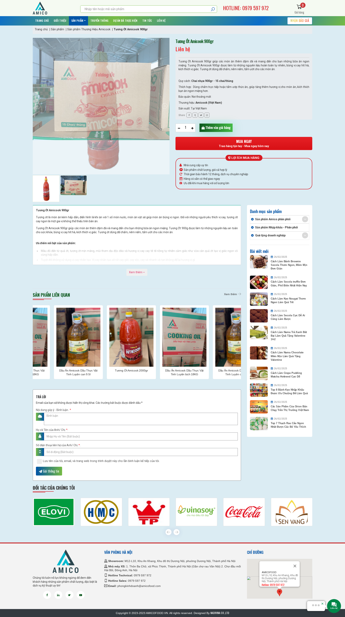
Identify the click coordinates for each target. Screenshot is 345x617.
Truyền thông (99, 20)
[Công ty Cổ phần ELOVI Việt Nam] (53, 512)
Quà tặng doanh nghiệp (270, 235)
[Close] (295, 566)
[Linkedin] (58, 595)
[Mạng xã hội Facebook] (47, 595)
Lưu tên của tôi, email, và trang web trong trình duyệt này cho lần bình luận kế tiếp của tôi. (101, 461)
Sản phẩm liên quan (51, 295)
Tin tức (147, 20)
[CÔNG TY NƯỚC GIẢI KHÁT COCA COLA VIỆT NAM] (244, 512)
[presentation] (169, 532)
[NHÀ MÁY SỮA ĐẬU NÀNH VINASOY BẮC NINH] (196, 512)
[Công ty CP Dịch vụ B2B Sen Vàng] (291, 512)
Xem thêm (136, 272)
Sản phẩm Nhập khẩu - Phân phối (276, 227)
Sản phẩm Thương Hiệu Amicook (88, 29)
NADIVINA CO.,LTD (219, 613)
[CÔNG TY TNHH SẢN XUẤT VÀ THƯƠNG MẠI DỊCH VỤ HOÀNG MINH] (101, 512)
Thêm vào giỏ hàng (218, 127)
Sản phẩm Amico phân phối (272, 219)
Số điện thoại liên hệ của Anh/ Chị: (58, 445)
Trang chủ (42, 20)
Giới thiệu (60, 20)
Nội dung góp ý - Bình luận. (53, 410)
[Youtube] (81, 595)
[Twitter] (69, 595)
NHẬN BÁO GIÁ (299, 20)
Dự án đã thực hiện (125, 20)
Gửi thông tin (50, 471)
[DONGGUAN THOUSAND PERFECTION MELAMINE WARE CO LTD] (149, 512)
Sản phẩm (77, 20)
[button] (279, 592)
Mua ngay (244, 143)
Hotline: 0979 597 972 (246, 8)
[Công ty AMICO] (53, 8)
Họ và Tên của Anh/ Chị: (52, 429)
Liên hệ (161, 20)
